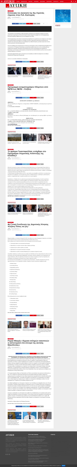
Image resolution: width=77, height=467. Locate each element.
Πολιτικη (30, 1)
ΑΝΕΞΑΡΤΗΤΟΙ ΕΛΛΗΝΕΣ (18, 403)
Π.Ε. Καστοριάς (14, 58)
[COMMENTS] (43, 23)
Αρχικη (18, 1)
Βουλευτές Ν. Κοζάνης (27, 403)
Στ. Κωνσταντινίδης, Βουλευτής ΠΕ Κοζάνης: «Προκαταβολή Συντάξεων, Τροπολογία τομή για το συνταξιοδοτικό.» (29, 421)
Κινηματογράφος (17, 125)
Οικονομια (36, 1)
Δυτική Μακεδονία (16, 17)
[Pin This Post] (29, 23)
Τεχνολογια (55, 1)
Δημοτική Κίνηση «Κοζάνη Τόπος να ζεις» (22, 312)
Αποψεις (61, 1)
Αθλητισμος (49, 1)
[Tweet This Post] (22, 23)
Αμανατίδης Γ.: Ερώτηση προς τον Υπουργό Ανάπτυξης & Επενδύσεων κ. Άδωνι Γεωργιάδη (44, 421)
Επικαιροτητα (24, 1)
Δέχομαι (63, 465)
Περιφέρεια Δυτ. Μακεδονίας (22, 58)
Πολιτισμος (42, 1)
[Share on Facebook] (15, 23)
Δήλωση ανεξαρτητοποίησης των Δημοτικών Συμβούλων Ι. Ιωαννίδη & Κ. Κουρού (14, 330)
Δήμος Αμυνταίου (17, 463)
